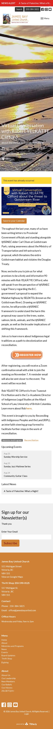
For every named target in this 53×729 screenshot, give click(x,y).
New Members (8, 681)
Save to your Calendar (14, 220)
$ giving (5, 662)
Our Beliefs (6, 684)
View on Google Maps (12, 576)
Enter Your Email (9, 531)
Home (4, 640)
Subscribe (10, 543)
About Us (5, 675)
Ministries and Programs (12, 646)
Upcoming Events (11, 446)
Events (4, 652)
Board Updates (8, 655)
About (4, 643)
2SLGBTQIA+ (7, 690)
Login (26, 714)
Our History (6, 687)
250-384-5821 (32, 9)
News (4, 649)
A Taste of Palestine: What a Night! (21, 491)
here (29, 408)
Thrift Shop (6, 658)
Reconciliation (31, 440)
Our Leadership (8, 678)
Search (19, 9)
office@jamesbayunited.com (22, 610)
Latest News (8, 484)
